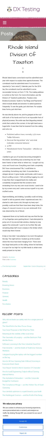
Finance (5, 293)
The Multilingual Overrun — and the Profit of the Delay (22, 395)
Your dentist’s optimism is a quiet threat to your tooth (21, 391)
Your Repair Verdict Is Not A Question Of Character (21, 368)
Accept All (23, 421)
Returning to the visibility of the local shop (18, 334)
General (5, 296)
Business (12, 257)
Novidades (6, 304)
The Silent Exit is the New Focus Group (16, 326)
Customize (23, 427)
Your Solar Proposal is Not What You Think (18, 330)
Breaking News (8, 285)
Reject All (23, 433)
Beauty (5, 281)
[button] (4, 23)
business (13, 259)
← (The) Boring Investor (8, 266)
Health (4, 300)
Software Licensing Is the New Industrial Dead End (21, 344)
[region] (23, 419)
